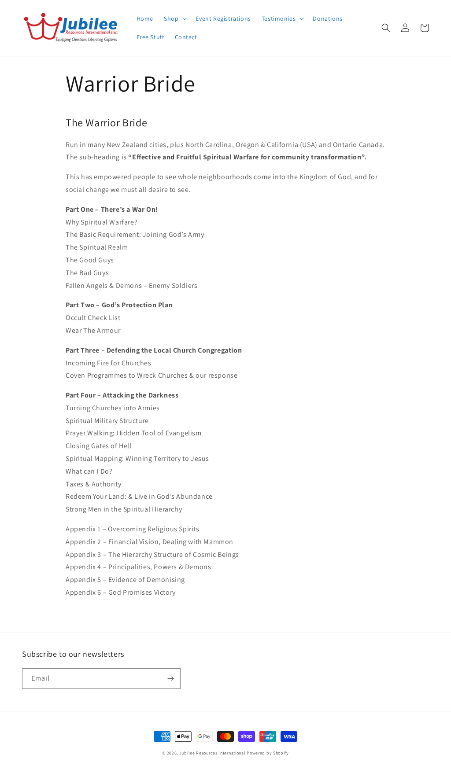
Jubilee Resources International (212, 753)
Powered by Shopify (268, 753)
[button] (174, 18)
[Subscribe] (170, 678)
